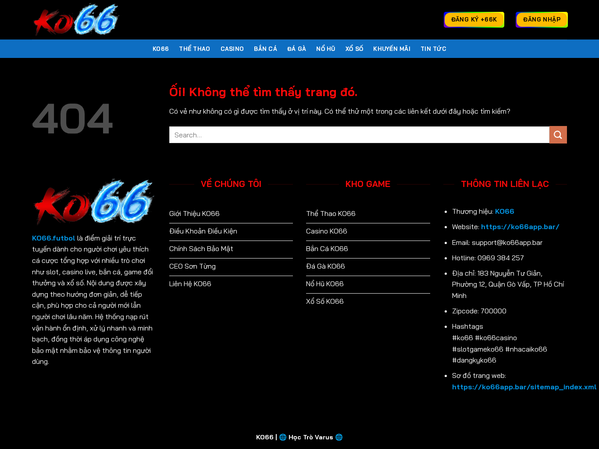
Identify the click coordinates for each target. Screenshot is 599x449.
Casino (232, 48)
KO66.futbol (53, 237)
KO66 (161, 48)
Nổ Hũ (325, 48)
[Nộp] (558, 134)
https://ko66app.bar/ (520, 226)
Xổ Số (354, 48)
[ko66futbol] (76, 19)
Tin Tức (433, 48)
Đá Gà (296, 48)
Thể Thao (194, 48)
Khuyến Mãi (391, 48)
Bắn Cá (265, 48)
